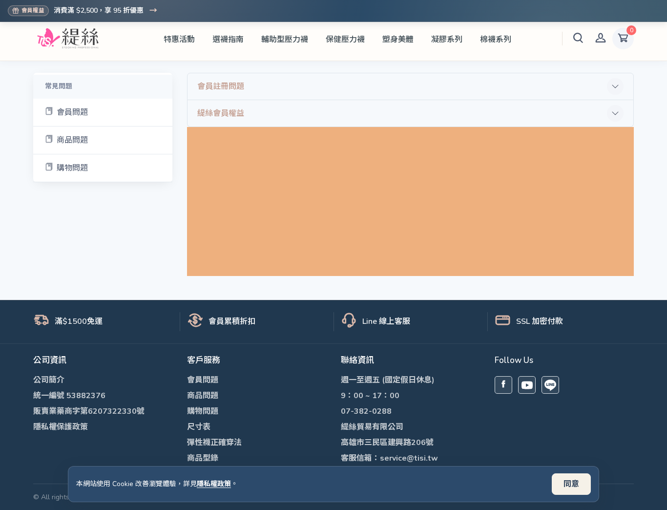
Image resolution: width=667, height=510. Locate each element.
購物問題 (72, 168)
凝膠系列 (446, 39)
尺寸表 (198, 427)
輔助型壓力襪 (284, 39)
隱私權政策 (214, 484)
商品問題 (72, 140)
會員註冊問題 (220, 86)
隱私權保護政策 (60, 427)
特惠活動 (179, 39)
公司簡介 (48, 380)
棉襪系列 (495, 39)
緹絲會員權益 (220, 113)
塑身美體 (398, 39)
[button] (578, 38)
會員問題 (72, 112)
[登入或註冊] (600, 38)
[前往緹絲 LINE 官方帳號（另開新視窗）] (550, 385)
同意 (571, 484)
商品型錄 (202, 458)
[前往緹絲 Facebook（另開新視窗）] (503, 385)
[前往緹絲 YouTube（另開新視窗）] (527, 385)
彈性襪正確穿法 (214, 442)
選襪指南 (228, 39)
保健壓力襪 (345, 39)
